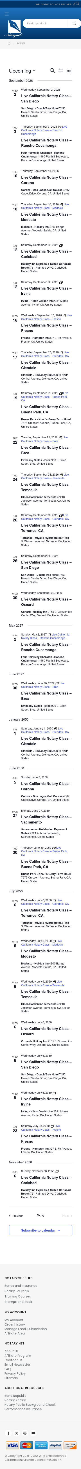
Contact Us (13, 1360)
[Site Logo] (13, 29)
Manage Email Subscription (25, 1329)
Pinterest (25, 1433)
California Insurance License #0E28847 (32, 1460)
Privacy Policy (15, 1373)
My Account (13, 1320)
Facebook (8, 1433)
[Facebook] (74, 4)
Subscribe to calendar (38, 1230)
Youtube (33, 1433)
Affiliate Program (17, 1355)
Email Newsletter (17, 1364)
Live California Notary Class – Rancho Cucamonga (46, 142)
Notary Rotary (15, 1400)
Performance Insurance (23, 1409)
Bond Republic (15, 1395)
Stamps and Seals (18, 1301)
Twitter (16, 1433)
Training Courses (17, 1296)
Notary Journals (16, 1291)
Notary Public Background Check (30, 1404)
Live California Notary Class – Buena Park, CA (46, 409)
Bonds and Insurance (20, 1285)
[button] (77, 3)
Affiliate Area (14, 1333)
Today (40, 1215)
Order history (14, 1324)
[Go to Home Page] (9, 43)
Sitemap (11, 1378)
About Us (11, 1351)
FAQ (7, 1369)
